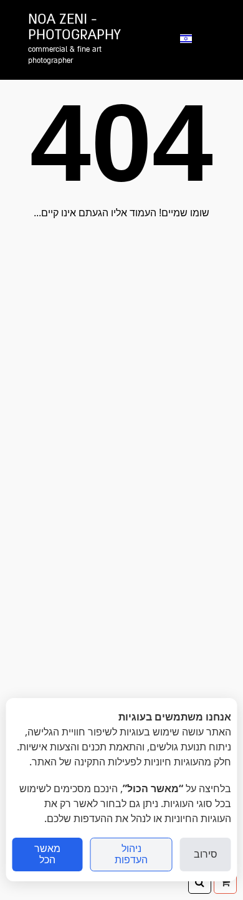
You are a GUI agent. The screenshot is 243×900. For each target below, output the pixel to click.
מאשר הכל (47, 854)
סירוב (205, 854)
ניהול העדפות (131, 854)
